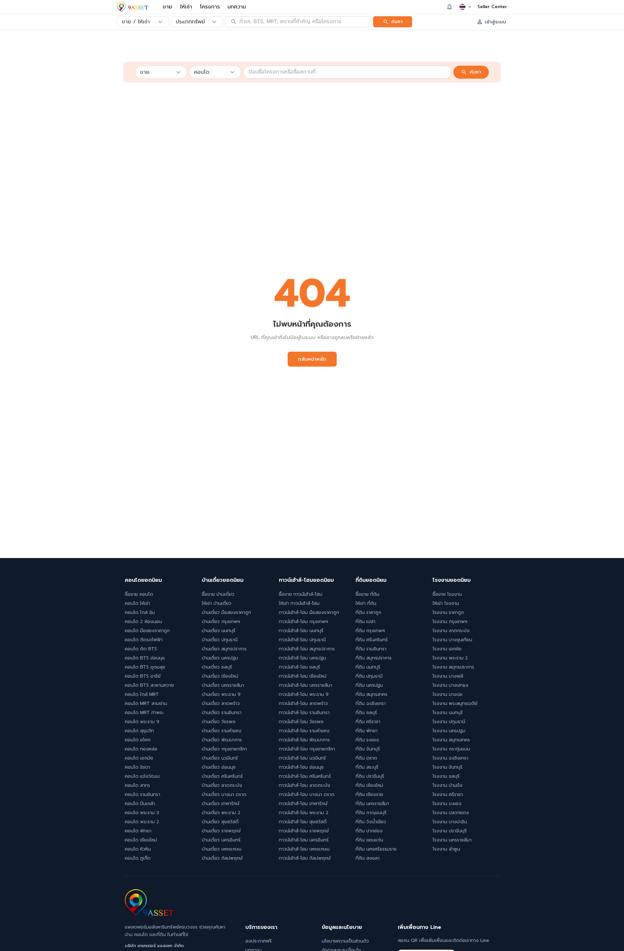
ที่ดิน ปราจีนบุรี (370, 776)
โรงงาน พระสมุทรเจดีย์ (455, 703)
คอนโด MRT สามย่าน (146, 703)
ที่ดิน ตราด (366, 758)
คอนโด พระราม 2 (142, 821)
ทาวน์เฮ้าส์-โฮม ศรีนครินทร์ (305, 776)
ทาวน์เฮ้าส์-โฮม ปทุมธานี (302, 639)
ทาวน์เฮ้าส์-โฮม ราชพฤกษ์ (304, 830)
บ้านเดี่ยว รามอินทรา (221, 712)
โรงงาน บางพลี (448, 676)
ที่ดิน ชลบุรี (366, 712)
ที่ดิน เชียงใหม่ (369, 785)
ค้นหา (397, 21)
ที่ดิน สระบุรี (367, 767)
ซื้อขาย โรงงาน (447, 594)
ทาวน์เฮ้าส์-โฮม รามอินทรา (304, 712)
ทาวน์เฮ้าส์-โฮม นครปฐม (302, 658)
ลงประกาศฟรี (258, 941)
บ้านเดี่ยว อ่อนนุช (219, 767)
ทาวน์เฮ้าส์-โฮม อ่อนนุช (301, 767)
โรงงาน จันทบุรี (447, 767)
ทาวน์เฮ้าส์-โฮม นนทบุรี (301, 630)
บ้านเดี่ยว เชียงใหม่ (220, 676)
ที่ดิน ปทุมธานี (369, 676)
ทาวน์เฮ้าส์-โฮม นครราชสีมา (305, 685)
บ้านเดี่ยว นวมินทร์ (220, 758)
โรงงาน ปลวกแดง (451, 812)
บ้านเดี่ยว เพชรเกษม (221, 849)
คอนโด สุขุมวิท (139, 730)
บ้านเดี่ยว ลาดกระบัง (222, 785)
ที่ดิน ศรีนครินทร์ (372, 639)
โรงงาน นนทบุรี (448, 712)
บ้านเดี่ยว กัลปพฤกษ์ (222, 858)
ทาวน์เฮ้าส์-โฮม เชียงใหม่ (302, 676)
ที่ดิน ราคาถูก (368, 612)
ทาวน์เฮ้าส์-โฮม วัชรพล (301, 721)
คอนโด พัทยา (138, 830)
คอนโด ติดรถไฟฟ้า (143, 639)
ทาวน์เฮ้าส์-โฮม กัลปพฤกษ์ (305, 858)
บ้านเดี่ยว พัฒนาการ (222, 739)
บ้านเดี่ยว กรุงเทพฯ (221, 621)
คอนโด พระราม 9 (142, 721)
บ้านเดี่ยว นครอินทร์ (221, 840)
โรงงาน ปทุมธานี (449, 721)
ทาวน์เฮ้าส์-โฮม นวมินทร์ (302, 758)
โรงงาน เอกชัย (447, 648)
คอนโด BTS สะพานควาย (149, 685)
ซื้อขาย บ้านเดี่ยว (218, 594)
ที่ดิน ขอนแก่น (369, 840)
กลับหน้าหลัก (312, 359)
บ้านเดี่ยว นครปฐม (220, 658)
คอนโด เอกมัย (139, 758)
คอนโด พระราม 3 (142, 812)
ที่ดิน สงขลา (368, 858)
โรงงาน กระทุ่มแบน (451, 749)
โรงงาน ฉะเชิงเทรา (450, 758)
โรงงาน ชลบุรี (446, 776)
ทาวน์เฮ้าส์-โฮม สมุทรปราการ (307, 648)
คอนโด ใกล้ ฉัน (140, 612)
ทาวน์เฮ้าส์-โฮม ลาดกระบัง (304, 785)
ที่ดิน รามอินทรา (371, 648)
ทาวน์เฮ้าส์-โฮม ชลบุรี (299, 667)
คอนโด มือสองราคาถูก (147, 630)
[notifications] (449, 6)
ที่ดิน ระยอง (367, 739)
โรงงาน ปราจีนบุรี (450, 830)
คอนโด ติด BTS (141, 648)
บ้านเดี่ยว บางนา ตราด (224, 794)
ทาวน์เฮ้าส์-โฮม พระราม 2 (304, 812)
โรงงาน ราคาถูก (448, 612)
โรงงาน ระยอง (447, 803)
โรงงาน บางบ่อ (447, 694)
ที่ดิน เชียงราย (369, 794)
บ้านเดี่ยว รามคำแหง (221, 730)
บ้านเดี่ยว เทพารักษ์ (221, 803)
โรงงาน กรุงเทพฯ (450, 621)
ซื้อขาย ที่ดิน (367, 594)
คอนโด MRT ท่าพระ (144, 712)
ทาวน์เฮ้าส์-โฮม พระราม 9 (304, 694)
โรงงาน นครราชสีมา (452, 840)
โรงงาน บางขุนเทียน (452, 639)
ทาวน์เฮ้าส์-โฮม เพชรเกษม (304, 849)
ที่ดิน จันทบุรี (368, 749)
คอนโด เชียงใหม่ (141, 840)
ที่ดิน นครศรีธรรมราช (376, 849)
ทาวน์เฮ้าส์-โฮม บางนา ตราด (306, 794)
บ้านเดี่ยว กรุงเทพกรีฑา (224, 749)
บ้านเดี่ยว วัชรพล (218, 721)
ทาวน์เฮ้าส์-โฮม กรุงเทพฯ (303, 621)
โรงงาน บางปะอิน (450, 821)
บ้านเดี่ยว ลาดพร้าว (221, 703)
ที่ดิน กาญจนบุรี (371, 812)
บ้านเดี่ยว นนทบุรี (218, 630)
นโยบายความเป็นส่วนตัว (345, 941)
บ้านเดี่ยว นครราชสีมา (223, 685)
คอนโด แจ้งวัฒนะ (142, 776)
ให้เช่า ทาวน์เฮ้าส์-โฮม (299, 603)
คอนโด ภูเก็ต (137, 858)
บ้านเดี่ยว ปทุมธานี (220, 639)
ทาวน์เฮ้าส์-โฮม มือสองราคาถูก (309, 612)
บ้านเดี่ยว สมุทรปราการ (224, 648)
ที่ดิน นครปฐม (369, 685)
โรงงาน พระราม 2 (450, 658)
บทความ (237, 7)
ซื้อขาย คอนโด (139, 594)
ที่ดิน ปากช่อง (369, 830)
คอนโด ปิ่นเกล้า (140, 803)
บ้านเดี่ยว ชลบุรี (217, 667)
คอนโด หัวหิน (138, 849)
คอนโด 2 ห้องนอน (143, 621)
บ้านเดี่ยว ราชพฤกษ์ (221, 830)
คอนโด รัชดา (137, 767)
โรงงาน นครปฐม (449, 730)
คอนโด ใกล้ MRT (142, 694)
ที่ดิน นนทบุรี (368, 667)
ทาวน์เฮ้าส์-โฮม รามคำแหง (304, 730)
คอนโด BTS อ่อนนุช (145, 658)
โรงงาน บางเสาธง (450, 685)
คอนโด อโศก (137, 739)
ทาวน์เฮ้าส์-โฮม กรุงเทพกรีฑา (307, 749)
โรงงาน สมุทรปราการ (453, 667)
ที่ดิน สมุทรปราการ (374, 658)
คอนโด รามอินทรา (142, 794)
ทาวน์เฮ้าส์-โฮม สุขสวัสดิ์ (303, 821)
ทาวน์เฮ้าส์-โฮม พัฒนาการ (304, 739)
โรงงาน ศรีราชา (448, 794)
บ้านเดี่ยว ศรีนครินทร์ (222, 776)
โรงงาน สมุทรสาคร (451, 739)
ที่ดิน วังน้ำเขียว (371, 821)
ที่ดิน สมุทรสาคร (371, 694)
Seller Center (492, 6)
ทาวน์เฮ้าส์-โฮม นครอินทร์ (304, 840)
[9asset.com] (149, 914)
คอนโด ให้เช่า (137, 603)
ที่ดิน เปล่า (365, 621)
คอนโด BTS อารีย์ (143, 676)
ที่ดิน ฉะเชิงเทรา (371, 703)
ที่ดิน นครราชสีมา (372, 803)
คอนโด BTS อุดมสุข (145, 667)
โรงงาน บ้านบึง (447, 785)
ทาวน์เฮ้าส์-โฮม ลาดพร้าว (303, 703)
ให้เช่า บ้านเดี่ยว (216, 603)
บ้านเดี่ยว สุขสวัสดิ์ (220, 821)
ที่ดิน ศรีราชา (368, 721)
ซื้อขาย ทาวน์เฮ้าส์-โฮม (300, 594)
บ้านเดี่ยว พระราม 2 (221, 812)
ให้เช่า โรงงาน (446, 603)
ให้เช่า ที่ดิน (366, 603)
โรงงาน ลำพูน (446, 849)
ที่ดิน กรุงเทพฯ (370, 630)
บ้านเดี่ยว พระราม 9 (221, 694)
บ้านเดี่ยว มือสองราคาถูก (226, 612)
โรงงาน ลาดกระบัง (451, 630)
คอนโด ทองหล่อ (141, 749)
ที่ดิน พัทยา (367, 730)
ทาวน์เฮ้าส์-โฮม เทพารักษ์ (303, 803)
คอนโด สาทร (137, 785)
